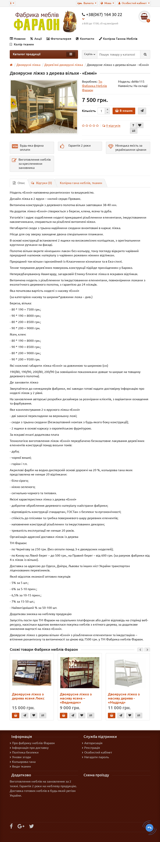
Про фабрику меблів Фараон (33, 743)
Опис (21, 183)
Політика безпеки (25, 752)
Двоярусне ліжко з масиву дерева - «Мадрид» (124, 698)
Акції (38, 38)
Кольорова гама (24, 761)
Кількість (89, 110)
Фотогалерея (61, 38)
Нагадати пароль (96, 757)
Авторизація (93, 743)
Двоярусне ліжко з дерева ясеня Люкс (28, 696)
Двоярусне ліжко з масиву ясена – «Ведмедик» (76, 698)
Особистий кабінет (98, 752)
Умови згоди (21, 757)
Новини (20, 38)
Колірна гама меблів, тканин (81, 183)
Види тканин (21, 766)
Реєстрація (92, 747)
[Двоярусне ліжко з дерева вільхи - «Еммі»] (44, 106)
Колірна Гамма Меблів (120, 38)
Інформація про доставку (30, 747)
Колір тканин (24, 44)
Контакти (87, 38)
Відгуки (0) (44, 183)
